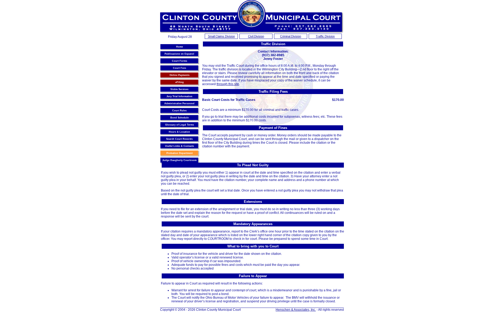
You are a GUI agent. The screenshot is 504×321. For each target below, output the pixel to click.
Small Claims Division (221, 36)
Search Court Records (179, 139)
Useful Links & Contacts (179, 146)
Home (179, 46)
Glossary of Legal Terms (179, 124)
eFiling (179, 82)
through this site (228, 84)
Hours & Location (179, 132)
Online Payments (180, 75)
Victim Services (179, 89)
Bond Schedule (179, 117)
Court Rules (179, 110)
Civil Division (256, 36)
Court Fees (179, 68)
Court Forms (179, 61)
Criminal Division (290, 36)
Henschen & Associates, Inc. (296, 310)
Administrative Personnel (179, 103)
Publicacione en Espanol (179, 54)
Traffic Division (325, 36)
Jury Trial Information (179, 96)
